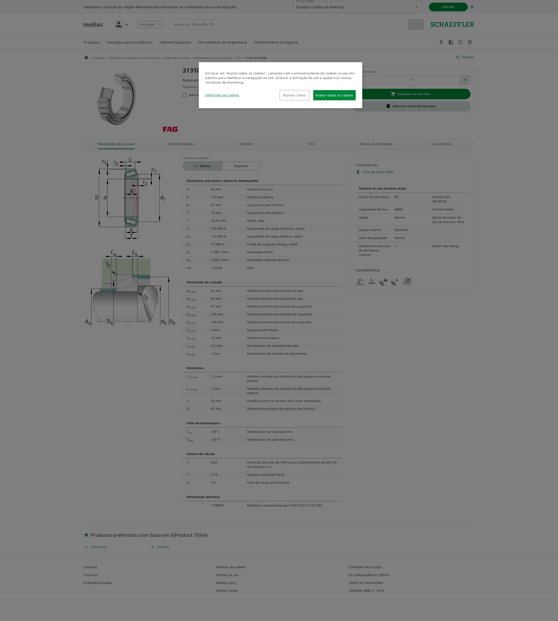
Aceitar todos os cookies (334, 95)
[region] (280, 85)
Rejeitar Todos (294, 95)
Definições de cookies (222, 95)
